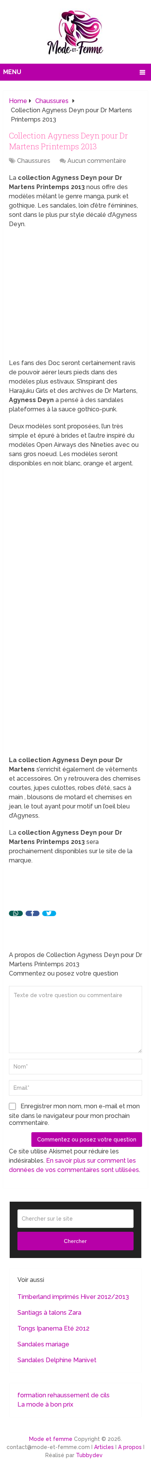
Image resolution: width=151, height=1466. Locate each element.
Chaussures (33, 160)
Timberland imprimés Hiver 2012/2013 (73, 1296)
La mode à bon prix (45, 1404)
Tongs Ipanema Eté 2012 (53, 1328)
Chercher (75, 1241)
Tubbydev (89, 1455)
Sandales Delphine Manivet (56, 1360)
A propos (130, 1447)
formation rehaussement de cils (63, 1395)
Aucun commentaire (96, 160)
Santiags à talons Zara (49, 1312)
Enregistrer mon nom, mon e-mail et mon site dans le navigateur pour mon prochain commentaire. (74, 1114)
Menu (12, 72)
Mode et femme (50, 1439)
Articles (104, 1447)
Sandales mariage (43, 1344)
